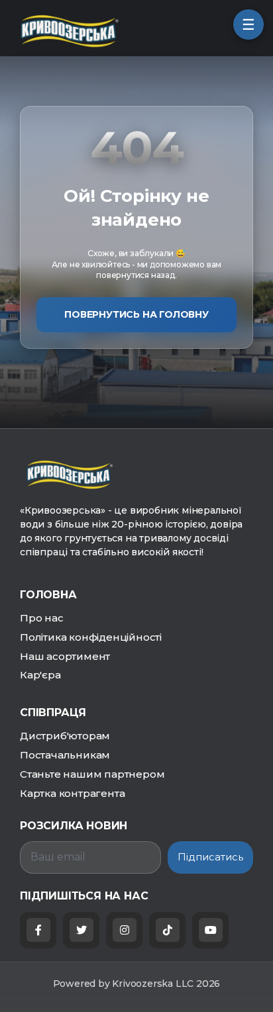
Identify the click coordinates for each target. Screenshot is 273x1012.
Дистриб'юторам (65, 735)
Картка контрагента (72, 793)
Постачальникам (65, 755)
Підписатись (210, 857)
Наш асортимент (65, 656)
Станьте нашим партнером (92, 774)
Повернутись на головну (136, 314)
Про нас (42, 618)
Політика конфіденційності (91, 637)
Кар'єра (40, 674)
